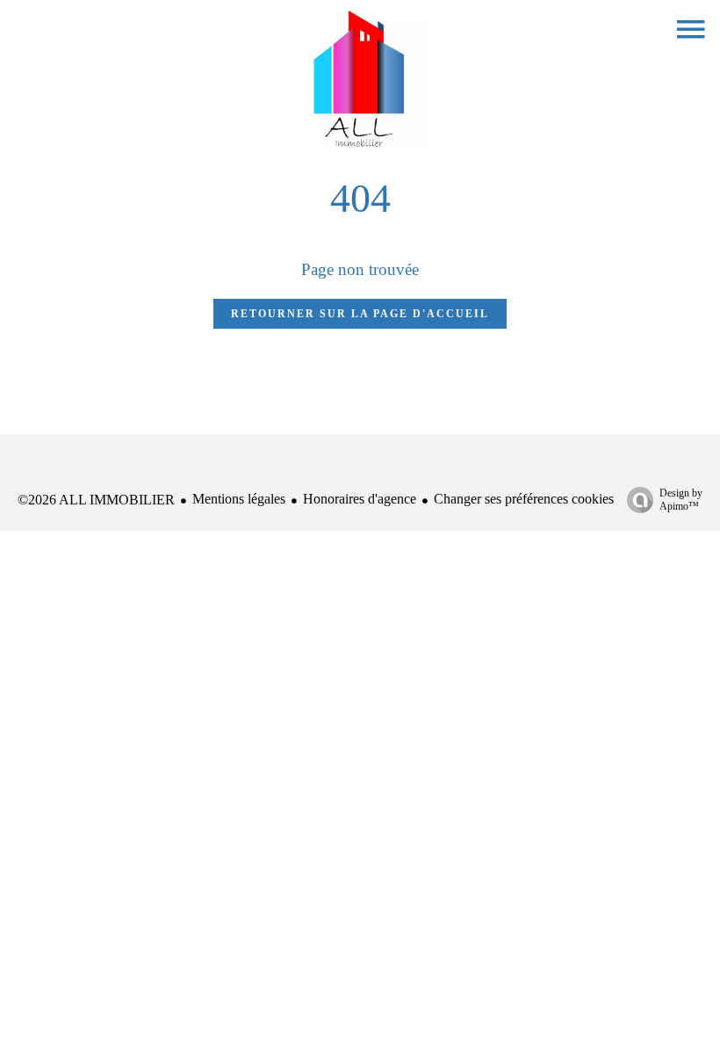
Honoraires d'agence (359, 498)
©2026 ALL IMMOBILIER (96, 499)
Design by (680, 499)
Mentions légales (238, 498)
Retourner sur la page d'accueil (360, 314)
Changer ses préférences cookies (524, 498)
